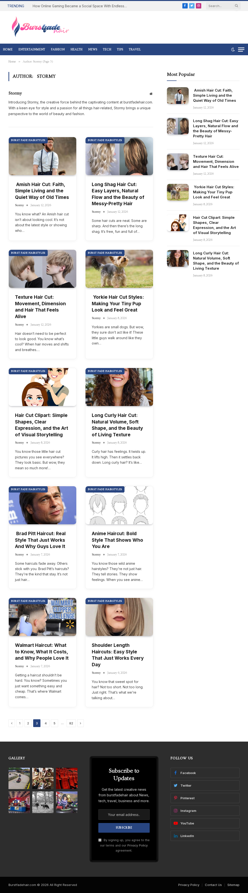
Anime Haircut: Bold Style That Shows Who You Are (117, 540)
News (92, 49)
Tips (120, 49)
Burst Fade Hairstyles (28, 140)
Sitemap (233, 885)
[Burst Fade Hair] (40, 27)
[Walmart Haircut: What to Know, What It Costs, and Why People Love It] (42, 617)
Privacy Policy (137, 845)
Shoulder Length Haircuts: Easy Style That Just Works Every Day (118, 654)
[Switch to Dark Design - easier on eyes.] (233, 49)
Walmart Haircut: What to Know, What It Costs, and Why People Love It (42, 651)
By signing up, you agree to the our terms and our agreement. (125, 845)
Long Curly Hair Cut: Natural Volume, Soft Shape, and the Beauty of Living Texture (117, 425)
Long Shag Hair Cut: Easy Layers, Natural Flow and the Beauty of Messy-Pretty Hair (118, 194)
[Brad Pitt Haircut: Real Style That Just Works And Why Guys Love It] (42, 505)
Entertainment (31, 49)
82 (71, 723)
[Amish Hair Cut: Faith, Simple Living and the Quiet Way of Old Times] (42, 156)
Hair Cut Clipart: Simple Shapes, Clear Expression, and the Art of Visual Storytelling (41, 425)
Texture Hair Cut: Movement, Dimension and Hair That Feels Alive (40, 306)
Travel (135, 49)
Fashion (58, 49)
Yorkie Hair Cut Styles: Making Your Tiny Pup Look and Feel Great (118, 303)
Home (8, 49)
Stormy (15, 93)
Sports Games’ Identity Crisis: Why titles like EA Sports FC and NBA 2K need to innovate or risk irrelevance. (55, 8)
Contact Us (213, 885)
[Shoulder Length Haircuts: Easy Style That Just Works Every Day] (119, 617)
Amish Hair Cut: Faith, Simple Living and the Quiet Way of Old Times (42, 191)
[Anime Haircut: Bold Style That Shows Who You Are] (119, 505)
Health (76, 49)
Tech (107, 49)
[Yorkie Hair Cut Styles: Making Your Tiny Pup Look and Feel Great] (119, 269)
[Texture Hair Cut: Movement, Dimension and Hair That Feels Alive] (42, 269)
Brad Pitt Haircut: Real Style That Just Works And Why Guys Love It (40, 540)
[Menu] (241, 49)
